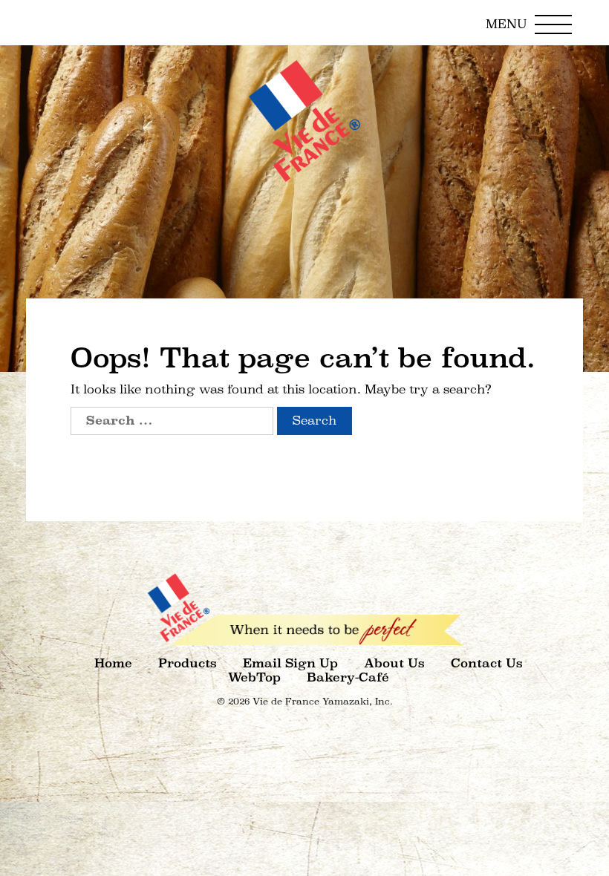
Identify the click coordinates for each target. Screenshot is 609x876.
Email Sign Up (290, 663)
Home (113, 663)
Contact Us (487, 663)
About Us (394, 663)
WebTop (254, 677)
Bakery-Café (348, 677)
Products (187, 663)
